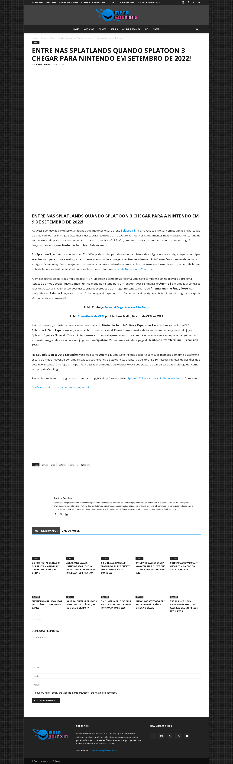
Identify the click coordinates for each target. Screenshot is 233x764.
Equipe (113, 2)
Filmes (102, 29)
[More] (64, 478)
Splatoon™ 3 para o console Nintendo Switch (155, 378)
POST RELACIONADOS (46, 530)
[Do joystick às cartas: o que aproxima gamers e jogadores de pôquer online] (47, 549)
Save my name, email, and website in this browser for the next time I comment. (76, 692)
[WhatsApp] (49, 478)
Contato (51, 2)
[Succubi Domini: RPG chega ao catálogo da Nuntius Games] (47, 588)
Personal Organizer (149, 2)
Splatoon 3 (128, 230)
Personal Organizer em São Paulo (126, 307)
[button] (197, 29)
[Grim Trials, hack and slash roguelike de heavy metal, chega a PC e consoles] (116, 549)
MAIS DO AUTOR (70, 530)
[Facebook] (177, 2)
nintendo (62, 465)
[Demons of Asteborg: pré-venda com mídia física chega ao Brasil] (151, 588)
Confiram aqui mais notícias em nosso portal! (60, 387)
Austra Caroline (43, 64)
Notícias (89, 29)
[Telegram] (57, 478)
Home (75, 29)
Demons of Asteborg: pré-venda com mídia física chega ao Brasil (150, 604)
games (45, 465)
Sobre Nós (37, 2)
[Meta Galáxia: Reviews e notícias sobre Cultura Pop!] (116, 15)
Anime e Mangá (131, 29)
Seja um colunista (68, 2)
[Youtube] (198, 2)
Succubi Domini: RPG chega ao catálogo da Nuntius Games (47, 604)
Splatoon (74, 465)
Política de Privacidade (94, 2)
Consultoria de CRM (91, 316)
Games (157, 29)
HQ (146, 29)
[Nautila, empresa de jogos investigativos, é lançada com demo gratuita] (81, 588)
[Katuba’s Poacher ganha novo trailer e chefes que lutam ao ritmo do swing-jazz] (151, 549)
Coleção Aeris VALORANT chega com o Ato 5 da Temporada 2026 (184, 566)
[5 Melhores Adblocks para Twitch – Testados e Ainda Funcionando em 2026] (116, 588)
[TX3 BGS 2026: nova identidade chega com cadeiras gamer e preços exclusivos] (185, 588)
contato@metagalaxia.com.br (103, 750)
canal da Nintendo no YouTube (133, 269)
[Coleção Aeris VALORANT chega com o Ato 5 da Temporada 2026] (185, 549)
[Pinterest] (188, 2)
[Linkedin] (68, 514)
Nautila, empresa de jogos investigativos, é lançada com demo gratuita (81, 604)
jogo (53, 465)
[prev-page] (34, 617)
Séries (114, 29)
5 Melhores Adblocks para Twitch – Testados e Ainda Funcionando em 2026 (116, 604)
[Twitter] (193, 2)
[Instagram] (183, 2)
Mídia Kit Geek (127, 2)
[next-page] (39, 617)
